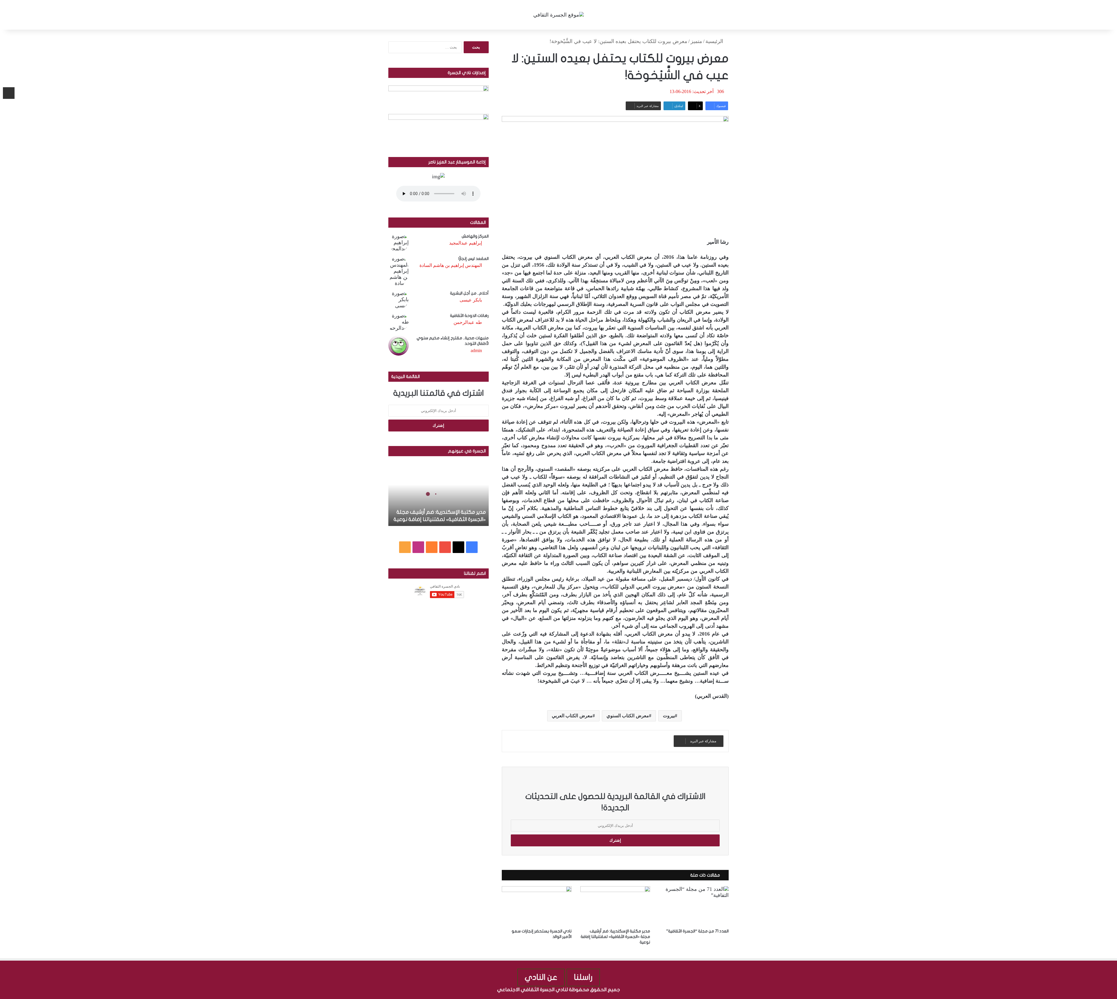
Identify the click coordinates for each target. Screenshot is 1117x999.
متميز (696, 41)
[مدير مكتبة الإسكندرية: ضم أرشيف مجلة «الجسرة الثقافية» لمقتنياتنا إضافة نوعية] (615, 905)
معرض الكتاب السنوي (627, 715)
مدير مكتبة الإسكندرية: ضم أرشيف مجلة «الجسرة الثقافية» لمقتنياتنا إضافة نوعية (615, 936)
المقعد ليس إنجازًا (473, 258)
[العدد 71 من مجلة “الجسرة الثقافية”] (694, 905)
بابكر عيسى (471, 299)
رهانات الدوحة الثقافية (469, 315)
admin (476, 350)
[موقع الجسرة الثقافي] (558, 15)
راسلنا (583, 977)
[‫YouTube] (445, 547)
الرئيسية (715, 41)
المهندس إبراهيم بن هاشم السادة (450, 265)
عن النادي (541, 977)
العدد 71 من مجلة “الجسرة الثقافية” (697, 931)
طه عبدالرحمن (467, 322)
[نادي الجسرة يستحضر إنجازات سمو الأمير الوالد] (537, 905)
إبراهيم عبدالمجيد (465, 242)
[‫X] (458, 547)
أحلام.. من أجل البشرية (469, 293)
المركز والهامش (475, 236)
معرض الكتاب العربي (572, 715)
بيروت (669, 715)
